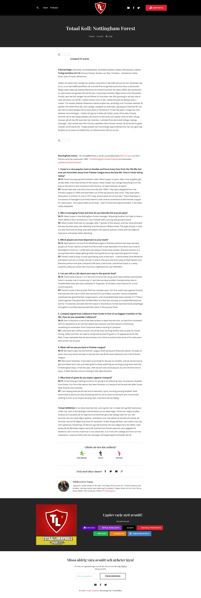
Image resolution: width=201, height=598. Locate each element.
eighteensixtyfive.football (69, 162)
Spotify (101, 533)
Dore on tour (126, 155)
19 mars (100, 36)
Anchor (90, 528)
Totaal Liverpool (92, 590)
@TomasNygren (108, 491)
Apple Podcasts (111, 528)
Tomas (91, 36)
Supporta (157, 8)
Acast (130, 528)
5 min (110, 36)
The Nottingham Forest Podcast (103, 159)
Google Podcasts (151, 528)
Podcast (54, 7)
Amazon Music (140, 533)
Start (45, 7)
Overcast (118, 533)
